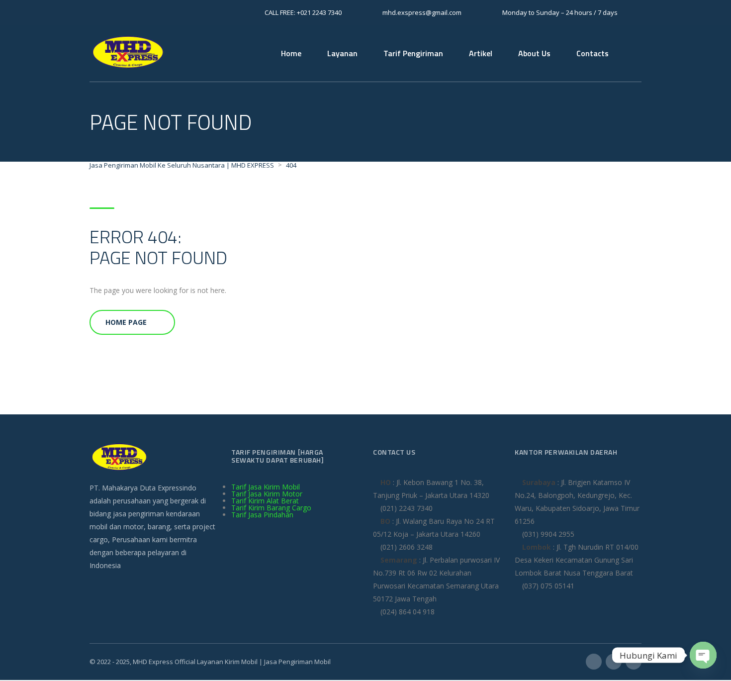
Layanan (342, 53)
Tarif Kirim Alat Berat (265, 500)
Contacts (592, 53)
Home (291, 53)
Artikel (480, 53)
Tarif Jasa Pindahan (262, 514)
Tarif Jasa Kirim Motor (266, 493)
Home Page (126, 322)
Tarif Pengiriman (413, 53)
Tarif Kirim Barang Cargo (271, 507)
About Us (534, 53)
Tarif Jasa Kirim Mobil (265, 486)
